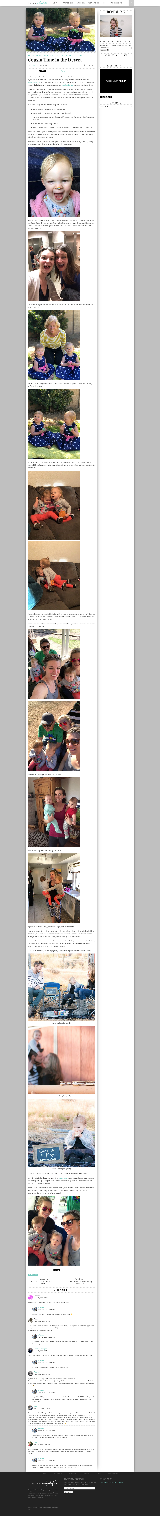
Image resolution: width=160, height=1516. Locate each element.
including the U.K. (34, 82)
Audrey (36, 1372)
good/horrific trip (67, 85)
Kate (35, 1406)
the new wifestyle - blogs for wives (63, 56)
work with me (93, 3)
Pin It (63, 71)
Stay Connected (116, 3)
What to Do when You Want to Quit (43, 1282)
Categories (81, 3)
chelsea (32, 65)
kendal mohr (63, 1178)
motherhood (35, 56)
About (56, 3)
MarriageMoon (67, 3)
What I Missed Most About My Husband (80, 1282)
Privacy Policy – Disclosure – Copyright (111, 1482)
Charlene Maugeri (40, 1349)
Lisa (35, 1442)
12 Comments (90, 65)
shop (104, 3)
